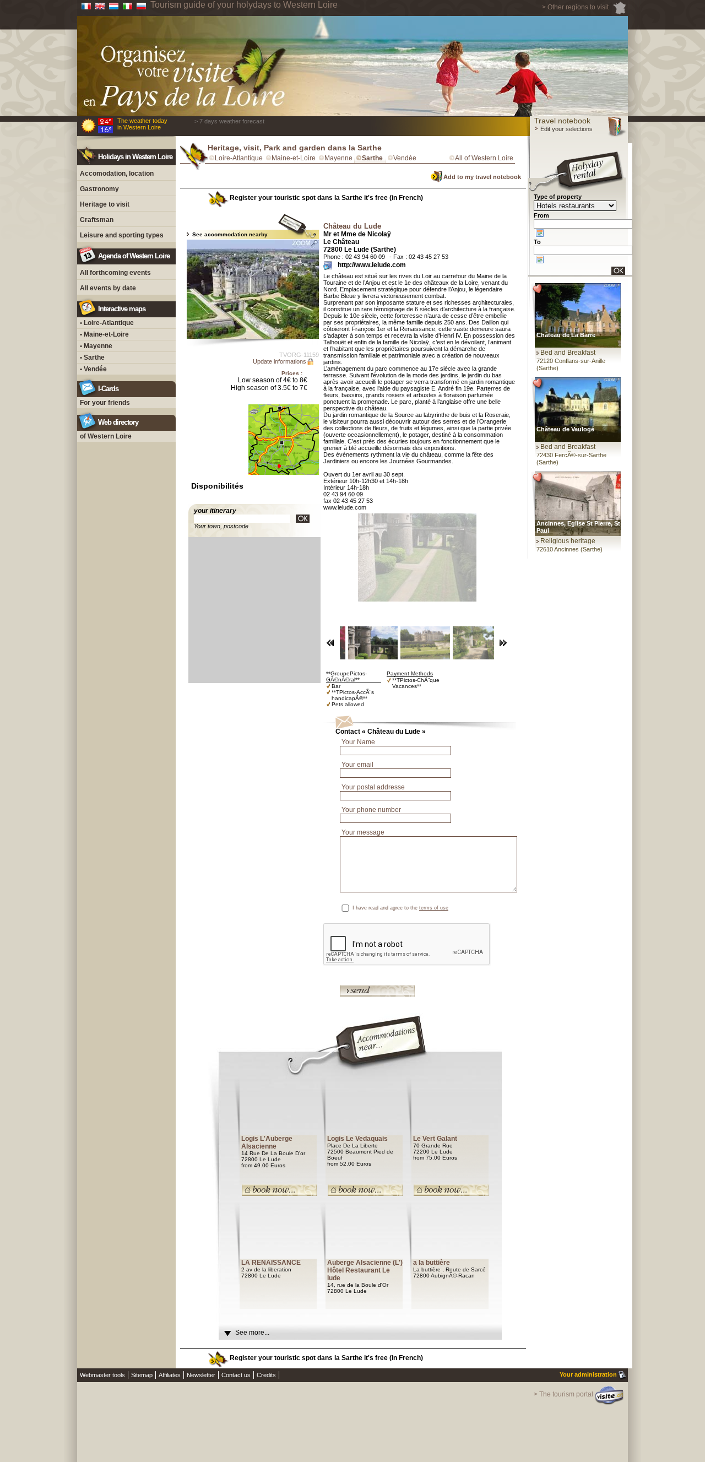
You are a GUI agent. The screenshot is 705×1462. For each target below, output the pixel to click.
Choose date (539, 233)
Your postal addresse (373, 787)
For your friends (105, 403)
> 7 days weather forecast (229, 121)
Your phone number (371, 810)
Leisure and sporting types (122, 235)
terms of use (433, 908)
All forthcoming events (115, 273)
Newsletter (201, 1375)
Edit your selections (566, 129)
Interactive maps (121, 309)
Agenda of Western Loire (134, 256)
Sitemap (142, 1375)
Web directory (118, 422)
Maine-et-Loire (294, 158)
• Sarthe (92, 357)
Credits (266, 1375)
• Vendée (93, 369)
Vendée (404, 158)
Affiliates (170, 1375)
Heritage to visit (104, 204)
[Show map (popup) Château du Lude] (283, 481)
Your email (357, 764)
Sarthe (372, 158)
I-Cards (108, 389)
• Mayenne (96, 346)
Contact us (236, 1375)
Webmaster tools (102, 1375)
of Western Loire (106, 436)
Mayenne (338, 158)
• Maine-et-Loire (104, 334)
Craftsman (96, 220)
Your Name (358, 742)
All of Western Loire (484, 158)
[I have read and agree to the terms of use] (507, 908)
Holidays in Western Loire (135, 157)
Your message (362, 832)
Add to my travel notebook (482, 177)
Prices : (291, 373)
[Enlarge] (253, 289)
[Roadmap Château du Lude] (303, 519)
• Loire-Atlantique (107, 323)
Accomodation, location (117, 173)
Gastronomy (99, 189)
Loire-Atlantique (239, 158)
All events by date (108, 288)
